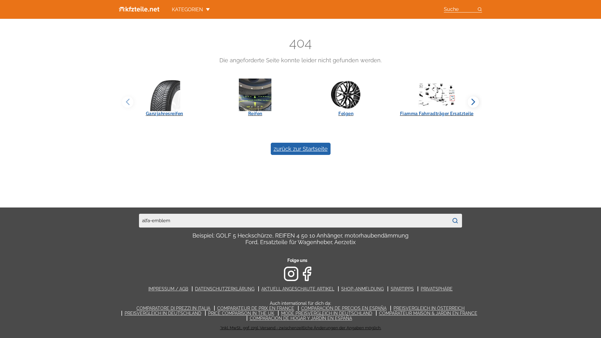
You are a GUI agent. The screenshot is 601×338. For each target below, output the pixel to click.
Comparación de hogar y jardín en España (301, 318)
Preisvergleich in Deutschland (163, 313)
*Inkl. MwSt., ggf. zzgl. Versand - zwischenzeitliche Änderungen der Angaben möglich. (300, 327)
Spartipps (402, 288)
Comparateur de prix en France (255, 308)
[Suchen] (455, 221)
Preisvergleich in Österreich (429, 308)
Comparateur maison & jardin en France (428, 313)
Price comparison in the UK (241, 313)
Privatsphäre (437, 288)
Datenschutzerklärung (224, 288)
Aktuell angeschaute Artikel (297, 288)
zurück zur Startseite (301, 149)
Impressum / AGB (168, 288)
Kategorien (187, 10)
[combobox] (293, 221)
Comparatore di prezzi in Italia (173, 308)
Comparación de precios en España (344, 308)
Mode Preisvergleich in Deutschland (326, 313)
